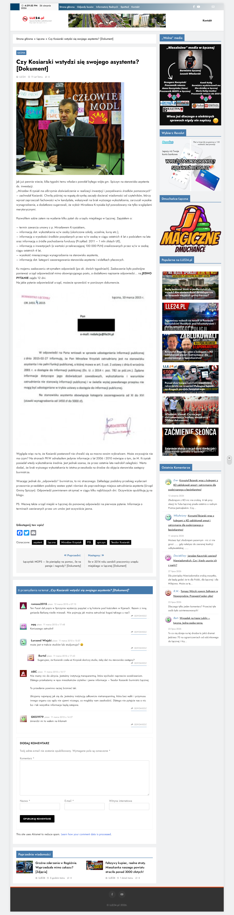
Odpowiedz (140, 615)
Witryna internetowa (120, 801)
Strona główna (67, 7)
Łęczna (21, 52)
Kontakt (135, 7)
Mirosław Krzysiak (71, 542)
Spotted (125, 7)
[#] (117, 20)
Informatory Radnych (107, 7)
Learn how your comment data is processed (86, 834)
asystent (37, 542)
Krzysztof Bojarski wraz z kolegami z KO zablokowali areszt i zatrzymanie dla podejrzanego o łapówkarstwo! (193, 485)
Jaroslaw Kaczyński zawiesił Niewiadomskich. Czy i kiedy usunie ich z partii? (192, 560)
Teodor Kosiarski (120, 542)
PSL (89, 542)
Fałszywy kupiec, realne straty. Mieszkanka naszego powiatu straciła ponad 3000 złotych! (126, 867)
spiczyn (101, 542)
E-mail (69, 801)
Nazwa (25, 801)
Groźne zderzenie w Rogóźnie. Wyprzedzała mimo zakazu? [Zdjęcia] (56, 867)
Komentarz (27, 758)
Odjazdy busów (85, 7)
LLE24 (22, 76)
